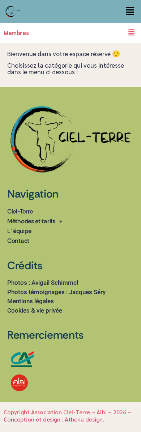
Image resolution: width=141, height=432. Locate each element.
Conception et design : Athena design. (55, 419)
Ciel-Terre (20, 211)
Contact (18, 241)
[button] (130, 11)
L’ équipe (19, 231)
